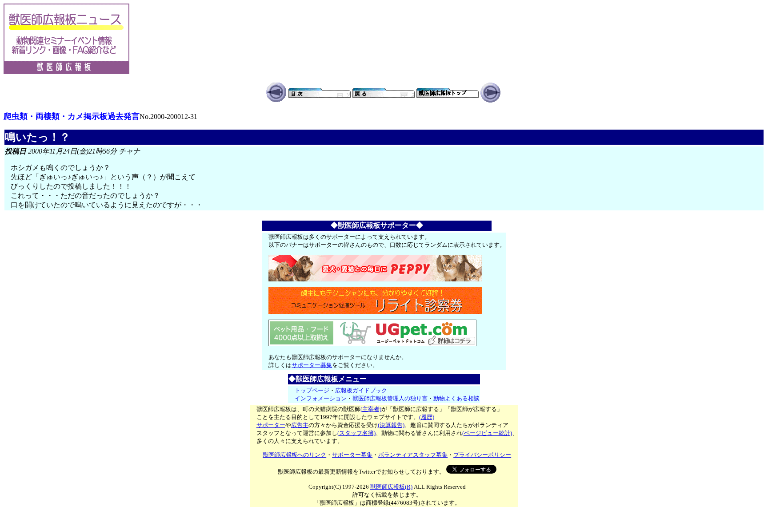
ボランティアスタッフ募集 (413, 454)
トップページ (312, 390)
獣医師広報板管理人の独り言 (390, 398)
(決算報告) (391, 425)
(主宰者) (370, 409)
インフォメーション (321, 398)
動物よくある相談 (456, 398)
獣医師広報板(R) (391, 486)
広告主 (299, 425)
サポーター (270, 425)
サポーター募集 (312, 365)
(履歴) (426, 417)
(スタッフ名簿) (356, 433)
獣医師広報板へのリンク (294, 454)
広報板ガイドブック (361, 390)
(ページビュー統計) (487, 433)
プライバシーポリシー (482, 454)
